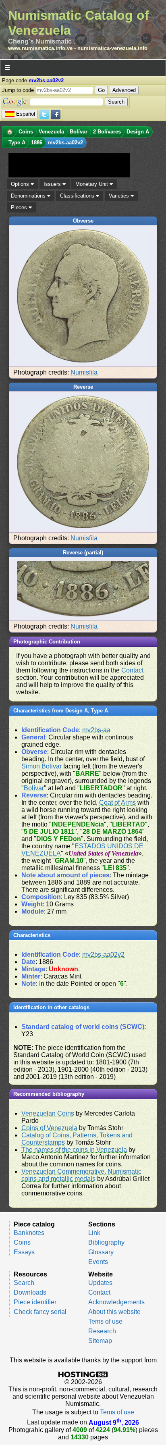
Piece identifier (35, 1302)
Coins (22, 1242)
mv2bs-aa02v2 (103, 954)
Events (98, 1261)
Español (25, 114)
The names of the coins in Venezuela (74, 1149)
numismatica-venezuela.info (112, 48)
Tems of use (105, 1321)
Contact (132, 670)
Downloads (30, 1292)
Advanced (124, 90)
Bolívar (34, 788)
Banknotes (29, 1232)
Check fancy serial (40, 1311)
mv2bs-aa (96, 730)
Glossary (101, 1252)
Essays (24, 1252)
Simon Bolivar (41, 766)
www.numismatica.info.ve (40, 48)
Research (102, 1331)
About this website (114, 1311)
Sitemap (100, 1340)
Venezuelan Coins (47, 1113)
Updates (100, 1282)
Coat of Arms (117, 802)
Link (94, 1232)
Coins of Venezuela (49, 1127)
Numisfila (84, 372)
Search (24, 1282)
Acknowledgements (116, 1302)
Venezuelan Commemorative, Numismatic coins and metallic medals (81, 1175)
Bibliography (106, 1242)
